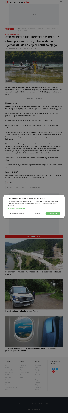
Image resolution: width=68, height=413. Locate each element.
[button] (34, 208)
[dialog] (34, 206)
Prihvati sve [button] (53, 213)
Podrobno (11, 205)
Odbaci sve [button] (37, 213)
